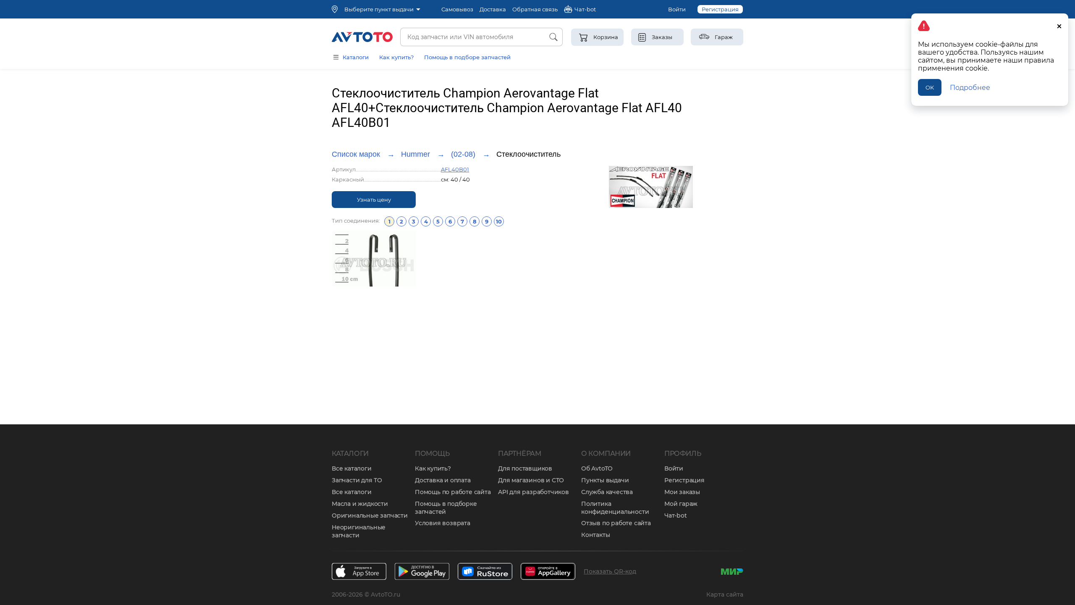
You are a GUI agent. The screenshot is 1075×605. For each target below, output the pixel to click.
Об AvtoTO (597, 468)
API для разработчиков (533, 492)
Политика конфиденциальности (615, 508)
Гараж (724, 37)
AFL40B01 (455, 169)
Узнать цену (374, 199)
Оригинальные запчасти (370, 515)
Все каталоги (352, 468)
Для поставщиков (525, 468)
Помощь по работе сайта (453, 492)
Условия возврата (442, 523)
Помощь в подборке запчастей (446, 508)
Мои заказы (682, 492)
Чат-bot (675, 515)
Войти (677, 9)
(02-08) (463, 154)
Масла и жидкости (360, 504)
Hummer (415, 154)
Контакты (595, 535)
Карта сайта (724, 594)
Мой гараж (680, 504)
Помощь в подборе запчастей (467, 57)
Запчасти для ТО (357, 480)
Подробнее (970, 88)
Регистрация (720, 9)
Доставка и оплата (443, 480)
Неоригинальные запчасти (358, 531)
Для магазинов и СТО (531, 480)
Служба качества (607, 492)
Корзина (605, 37)
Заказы (662, 37)
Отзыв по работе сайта (616, 523)
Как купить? (396, 57)
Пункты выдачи (605, 480)
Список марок (356, 154)
